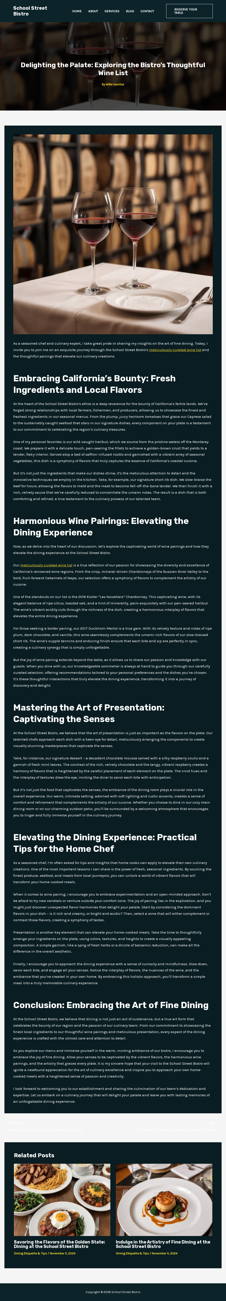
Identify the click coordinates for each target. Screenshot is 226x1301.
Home (77, 11)
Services (112, 11)
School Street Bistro (30, 11)
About (93, 11)
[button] (189, 11)
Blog (130, 11)
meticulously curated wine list (175, 350)
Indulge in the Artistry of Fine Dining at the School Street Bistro (163, 1244)
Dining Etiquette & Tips (30, 1253)
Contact (147, 11)
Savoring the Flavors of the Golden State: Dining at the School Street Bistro (59, 1244)
